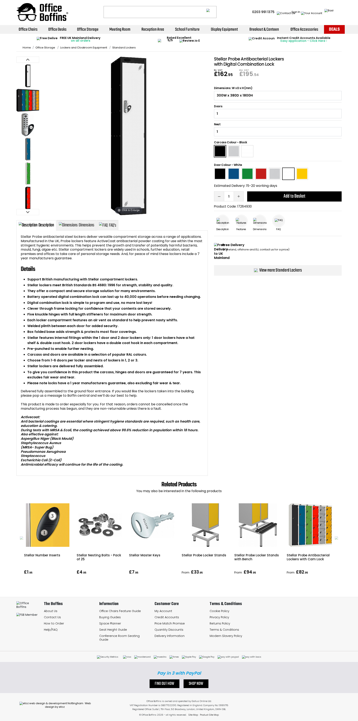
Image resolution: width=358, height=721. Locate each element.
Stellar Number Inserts (42, 555)
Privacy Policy (219, 617)
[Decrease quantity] (219, 196)
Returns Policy (220, 623)
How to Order (54, 623)
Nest (217, 124)
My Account (163, 611)
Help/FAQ (51, 630)
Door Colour (222, 165)
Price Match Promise (170, 623)
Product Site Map (209, 714)
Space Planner (110, 623)
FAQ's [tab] (112, 225)
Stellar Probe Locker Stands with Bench (256, 557)
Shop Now (196, 683)
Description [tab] (46, 225)
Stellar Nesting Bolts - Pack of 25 (99, 557)
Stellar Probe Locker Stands (204, 555)
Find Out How (164, 683)
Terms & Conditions (224, 630)
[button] (21, 538)
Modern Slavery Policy (226, 636)
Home (27, 47)
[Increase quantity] (239, 196)
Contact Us (52, 617)
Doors (218, 106)
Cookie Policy (219, 611)
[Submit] (211, 12)
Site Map (193, 714)
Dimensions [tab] (86, 225)
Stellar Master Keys (144, 555)
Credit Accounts (167, 617)
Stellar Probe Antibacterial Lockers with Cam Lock (308, 557)
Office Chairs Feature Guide (120, 611)
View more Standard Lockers (280, 270)
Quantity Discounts (169, 630)
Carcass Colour (225, 142)
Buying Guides (110, 617)
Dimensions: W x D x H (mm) (233, 88)
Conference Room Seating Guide (119, 638)
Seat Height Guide (113, 630)
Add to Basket (294, 196)
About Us (50, 611)
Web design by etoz (68, 705)
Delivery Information (170, 636)
